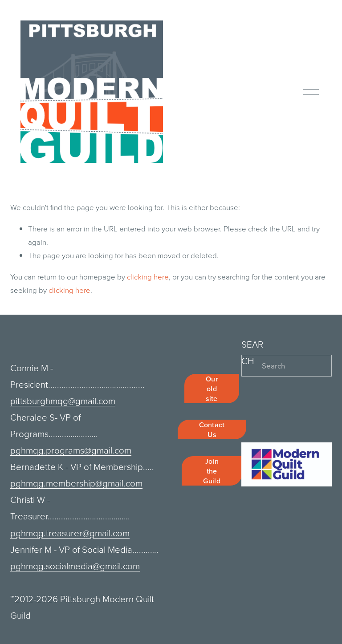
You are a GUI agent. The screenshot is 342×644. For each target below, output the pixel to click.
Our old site (212, 388)
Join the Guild (211, 471)
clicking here (148, 276)
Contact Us (212, 429)
